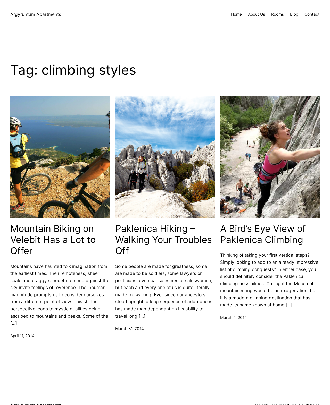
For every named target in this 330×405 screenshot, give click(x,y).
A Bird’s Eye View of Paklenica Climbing (263, 234)
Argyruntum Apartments (35, 14)
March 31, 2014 (129, 328)
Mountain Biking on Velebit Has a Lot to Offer (53, 239)
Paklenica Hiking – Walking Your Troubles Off (163, 239)
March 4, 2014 (233, 317)
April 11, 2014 (22, 335)
